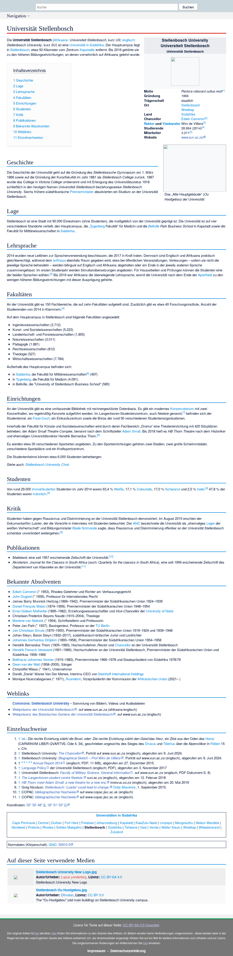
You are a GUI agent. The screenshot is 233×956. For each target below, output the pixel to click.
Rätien (215, 743)
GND (52, 844)
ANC (136, 523)
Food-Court (41, 418)
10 (111, 556)
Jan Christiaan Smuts (29, 630)
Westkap (187, 109)
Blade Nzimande (84, 528)
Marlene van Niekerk (28, 620)
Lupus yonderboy (73, 876)
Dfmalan (67, 894)
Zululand (116, 831)
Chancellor (123, 644)
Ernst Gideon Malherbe (30, 610)
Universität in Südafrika (86, 44)
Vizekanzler (171, 123)
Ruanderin (73, 678)
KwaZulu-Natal (146, 822)
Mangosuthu (184, 822)
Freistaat (87, 822)
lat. (24, 738)
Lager (210, 523)
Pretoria (34, 827)
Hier (54, 933)
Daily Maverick (124, 787)
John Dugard (22, 596)
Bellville (153, 226)
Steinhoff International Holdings (121, 673)
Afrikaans (61, 39)
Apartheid (205, 274)
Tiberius (169, 743)
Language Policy (34, 767)
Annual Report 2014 (47, 762)
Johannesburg (106, 822)
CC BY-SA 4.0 (111, 876)
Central (43, 822)
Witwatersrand (209, 827)
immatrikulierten (44, 489)
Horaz (210, 738)
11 (83, 566)
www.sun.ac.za (192, 137)
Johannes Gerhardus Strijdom (35, 639)
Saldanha (67, 230)
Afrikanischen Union (152, 678)
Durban (56, 822)
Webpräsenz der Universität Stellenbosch (43, 709)
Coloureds (144, 489)
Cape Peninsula (23, 822)
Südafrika (188, 114)
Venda (154, 827)
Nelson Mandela (207, 822)
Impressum (96, 950)
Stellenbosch (190, 105)
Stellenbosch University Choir (47, 464)
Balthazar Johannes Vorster (33, 659)
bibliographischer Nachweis (55, 791)
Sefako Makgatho (69, 827)
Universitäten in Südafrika (116, 815)
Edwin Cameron (193, 118)
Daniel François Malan (29, 606)
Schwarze (172, 489)
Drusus (150, 743)
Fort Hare (72, 822)
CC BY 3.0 (96, 894)
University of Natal (159, 610)
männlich (39, 493)
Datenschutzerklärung (128, 950)
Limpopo (166, 822)
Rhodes (47, 827)
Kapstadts (87, 49)
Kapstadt (126, 822)
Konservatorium (182, 408)
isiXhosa (59, 260)
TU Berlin (102, 625)
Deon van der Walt (26, 664)
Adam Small (131, 431)
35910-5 (64, 844)
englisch (128, 39)
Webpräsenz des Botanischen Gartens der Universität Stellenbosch (63, 714)
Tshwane (130, 827)
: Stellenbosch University (41, 703)
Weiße (119, 489)
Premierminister (82, 191)
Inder (200, 489)
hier (36, 933)
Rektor (149, 123)
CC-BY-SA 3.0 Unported (141, 925)
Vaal (143, 827)
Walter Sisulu (170, 827)
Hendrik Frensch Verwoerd (32, 649)
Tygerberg (97, 226)
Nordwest (18, 827)
